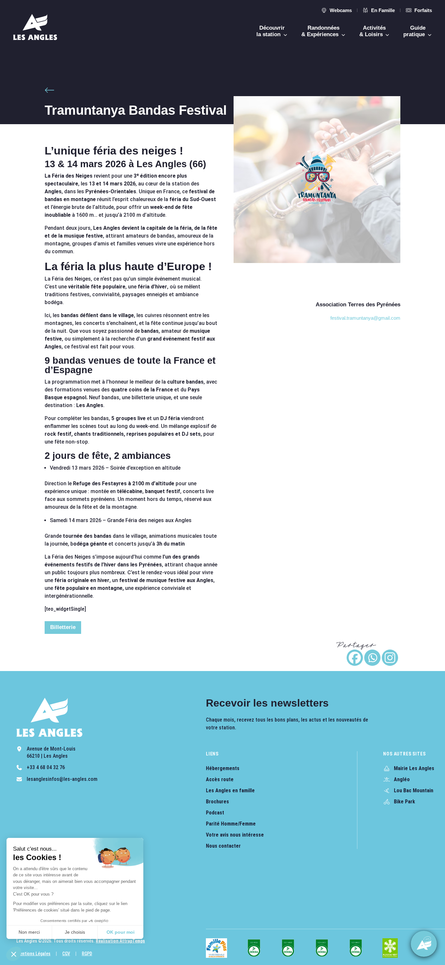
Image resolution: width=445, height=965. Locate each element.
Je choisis (75, 932)
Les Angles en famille (230, 790)
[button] (14, 954)
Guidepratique (414, 31)
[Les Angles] (35, 27)
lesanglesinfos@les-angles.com (62, 779)
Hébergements (222, 768)
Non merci (29, 932)
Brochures (217, 801)
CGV (66, 953)
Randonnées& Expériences (320, 31)
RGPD (87, 953)
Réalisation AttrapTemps (120, 940)
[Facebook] (355, 658)
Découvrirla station (270, 31)
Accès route (220, 779)
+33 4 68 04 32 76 (46, 767)
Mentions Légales (33, 953)
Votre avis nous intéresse (235, 835)
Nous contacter (223, 846)
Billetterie (63, 627)
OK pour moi (121, 932)
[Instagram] (390, 658)
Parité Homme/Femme (231, 824)
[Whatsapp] (372, 658)
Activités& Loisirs (372, 31)
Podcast (215, 813)
